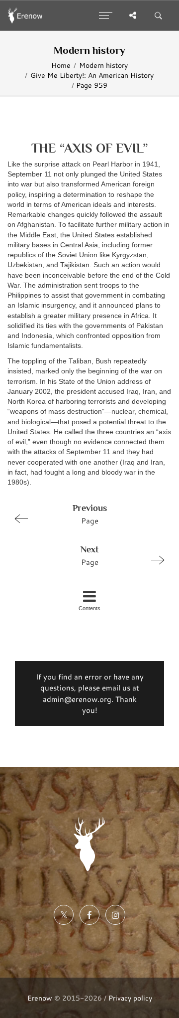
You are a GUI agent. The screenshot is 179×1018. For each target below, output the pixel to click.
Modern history (103, 65)
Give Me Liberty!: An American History (92, 75)
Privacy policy (130, 998)
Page (90, 514)
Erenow (39, 998)
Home (61, 65)
